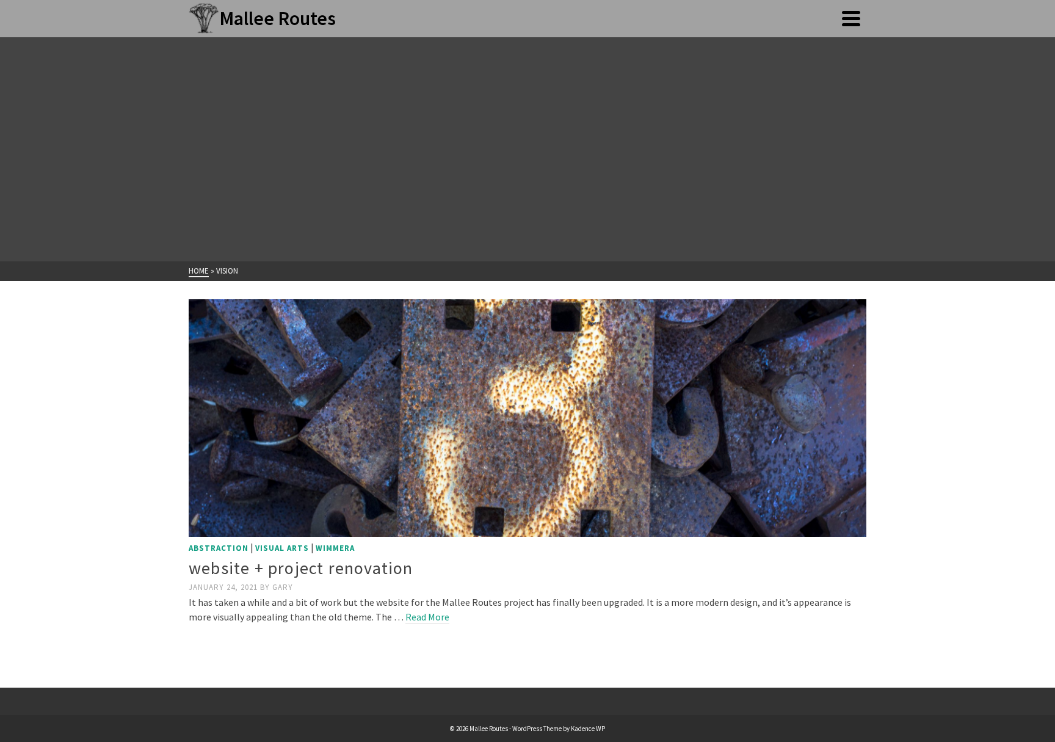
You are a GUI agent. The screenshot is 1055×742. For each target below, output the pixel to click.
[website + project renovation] (527, 417)
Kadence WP (588, 728)
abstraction (218, 548)
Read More (427, 617)
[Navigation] (851, 18)
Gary (282, 587)
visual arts (282, 548)
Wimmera (335, 548)
